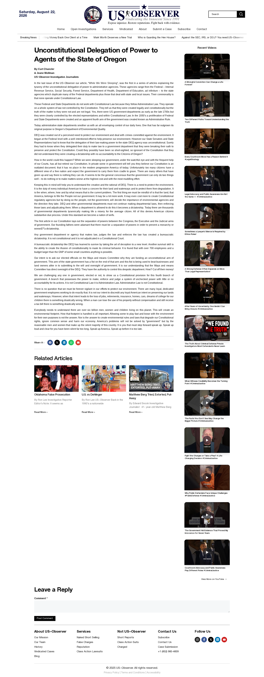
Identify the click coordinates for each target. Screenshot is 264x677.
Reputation (83, 647)
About (143, 29)
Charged (122, 647)
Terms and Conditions (133, 673)
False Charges (85, 642)
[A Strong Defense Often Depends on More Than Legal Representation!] (207, 253)
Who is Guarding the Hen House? (140, 38)
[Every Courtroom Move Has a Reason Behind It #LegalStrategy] (207, 141)
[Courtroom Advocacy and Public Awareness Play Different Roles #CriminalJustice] (207, 552)
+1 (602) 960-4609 (168, 651)
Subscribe (184, 29)
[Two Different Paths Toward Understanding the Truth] (207, 104)
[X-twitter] (211, 639)
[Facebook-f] (204, 639)
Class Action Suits (128, 642)
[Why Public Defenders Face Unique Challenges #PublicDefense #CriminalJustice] (207, 477)
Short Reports (125, 637)
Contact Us (165, 642)
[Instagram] (197, 639)
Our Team (39, 642)
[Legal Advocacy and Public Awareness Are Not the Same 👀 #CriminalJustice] (207, 178)
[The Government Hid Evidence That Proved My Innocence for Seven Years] (207, 515)
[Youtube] (224, 639)
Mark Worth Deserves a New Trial (96, 38)
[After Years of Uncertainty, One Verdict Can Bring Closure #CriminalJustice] (207, 290)
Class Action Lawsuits (90, 651)
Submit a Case (162, 29)
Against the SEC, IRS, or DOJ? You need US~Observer (196, 38)
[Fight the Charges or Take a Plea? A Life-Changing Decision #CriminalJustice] (207, 440)
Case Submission (168, 647)
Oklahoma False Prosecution (52, 395)
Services (107, 29)
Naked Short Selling (88, 637)
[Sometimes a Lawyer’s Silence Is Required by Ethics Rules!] (207, 216)
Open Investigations (83, 29)
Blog (37, 656)
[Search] (241, 14)
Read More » (41, 412)
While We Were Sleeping (103, 83)
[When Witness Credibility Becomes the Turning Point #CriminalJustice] (207, 365)
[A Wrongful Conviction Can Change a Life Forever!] (207, 66)
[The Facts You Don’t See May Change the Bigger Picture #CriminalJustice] (207, 402)
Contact (202, 29)
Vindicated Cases (44, 651)
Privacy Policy (111, 673)
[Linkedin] (217, 639)
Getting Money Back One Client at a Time (47, 38)
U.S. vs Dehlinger (92, 395)
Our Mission (41, 637)
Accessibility (153, 673)
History (38, 647)
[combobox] (222, 14)
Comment (41, 599)
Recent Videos (207, 48)
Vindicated (126, 29)
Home (61, 29)
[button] (50, 342)
